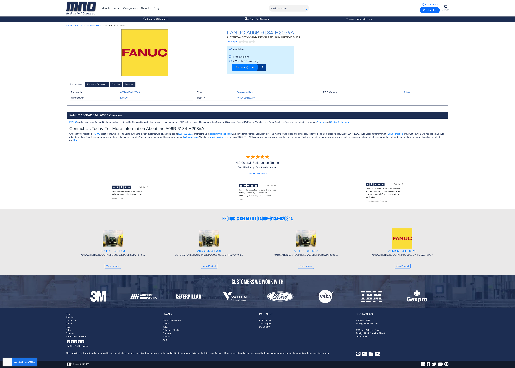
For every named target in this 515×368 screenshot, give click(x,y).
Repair (69, 324)
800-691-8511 (431, 4)
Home (69, 25)
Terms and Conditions (76, 336)
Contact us (71, 320)
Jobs (68, 330)
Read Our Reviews (258, 174)
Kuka (165, 327)
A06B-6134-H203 (112, 251)
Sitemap (70, 333)
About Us (146, 8)
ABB (165, 340)
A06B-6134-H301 (209, 251)
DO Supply (264, 327)
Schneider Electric (171, 330)
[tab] (75, 84)
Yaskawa (167, 336)
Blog (156, 8)
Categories (129, 8)
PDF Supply (265, 320)
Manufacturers (110, 8)
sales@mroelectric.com (221, 134)
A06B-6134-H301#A (402, 251)
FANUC (79, 25)
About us (70, 317)
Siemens (321, 122)
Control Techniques (339, 122)
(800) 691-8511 (185, 134)
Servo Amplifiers (94, 25)
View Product (112, 266)
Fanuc (166, 324)
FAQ (68, 327)
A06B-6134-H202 (306, 251)
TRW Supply (265, 324)
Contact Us (429, 10)
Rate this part (232, 42)
